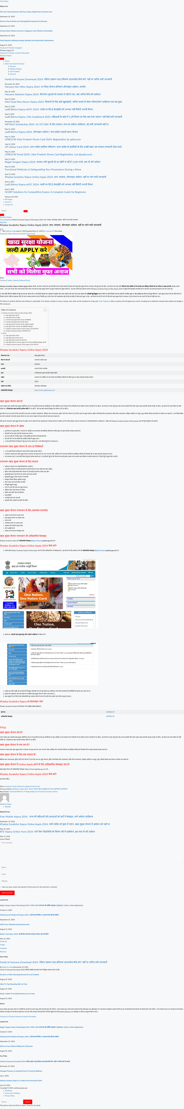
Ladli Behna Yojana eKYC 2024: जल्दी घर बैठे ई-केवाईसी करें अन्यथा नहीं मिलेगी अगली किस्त (49, 109)
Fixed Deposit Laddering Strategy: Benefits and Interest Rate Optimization (27, 40)
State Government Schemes (14, 64)
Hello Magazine (104, 301)
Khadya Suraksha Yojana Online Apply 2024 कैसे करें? (22, 328)
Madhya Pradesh (16, 69)
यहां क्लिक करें (110, 712)
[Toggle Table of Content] (44, 310)
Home (7, 61)
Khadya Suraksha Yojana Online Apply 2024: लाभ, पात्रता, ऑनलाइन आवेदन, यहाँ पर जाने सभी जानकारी (55, 177)
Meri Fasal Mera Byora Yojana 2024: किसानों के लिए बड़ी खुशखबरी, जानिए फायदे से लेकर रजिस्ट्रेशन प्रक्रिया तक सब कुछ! (63, 102)
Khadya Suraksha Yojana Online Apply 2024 (17, 313)
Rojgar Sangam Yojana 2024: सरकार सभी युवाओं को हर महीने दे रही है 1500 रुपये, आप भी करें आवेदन (52, 162)
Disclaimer (8, 1090)
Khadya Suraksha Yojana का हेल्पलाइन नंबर (18, 331)
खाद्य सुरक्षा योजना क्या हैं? (12, 315)
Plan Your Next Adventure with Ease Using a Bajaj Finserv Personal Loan (26, 12)
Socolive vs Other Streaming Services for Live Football (19, 974)
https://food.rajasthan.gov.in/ (44, 390)
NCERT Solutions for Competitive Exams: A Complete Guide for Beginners (45, 192)
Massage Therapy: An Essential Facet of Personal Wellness (21, 1071)
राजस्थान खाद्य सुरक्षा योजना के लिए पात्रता (17, 322)
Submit (27, 1102)
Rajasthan (3, 222)
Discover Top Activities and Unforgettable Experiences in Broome (23, 21)
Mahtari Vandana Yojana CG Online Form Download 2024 (21, 1080)
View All (13, 74)
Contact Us (9, 205)
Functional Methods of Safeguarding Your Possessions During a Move (43, 169)
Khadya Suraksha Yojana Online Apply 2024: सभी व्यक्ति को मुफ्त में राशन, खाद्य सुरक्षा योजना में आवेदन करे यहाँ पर (55, 824)
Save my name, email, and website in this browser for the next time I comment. (29, 887)
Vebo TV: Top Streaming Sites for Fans (13, 984)
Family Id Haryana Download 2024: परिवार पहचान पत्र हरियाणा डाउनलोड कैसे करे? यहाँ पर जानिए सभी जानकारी (58, 79)
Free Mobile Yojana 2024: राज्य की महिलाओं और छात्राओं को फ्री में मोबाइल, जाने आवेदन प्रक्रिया (46, 816)
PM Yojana (8, 199)
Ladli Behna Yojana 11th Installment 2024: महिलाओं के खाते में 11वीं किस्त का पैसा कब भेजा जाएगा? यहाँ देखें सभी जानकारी (63, 117)
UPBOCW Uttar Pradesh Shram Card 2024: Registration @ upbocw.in (43, 139)
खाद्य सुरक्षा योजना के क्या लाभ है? (14, 338)
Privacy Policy (10, 1096)
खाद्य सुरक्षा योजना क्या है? (12, 335)
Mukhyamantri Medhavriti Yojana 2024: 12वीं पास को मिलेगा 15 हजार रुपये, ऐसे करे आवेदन (29, 915)
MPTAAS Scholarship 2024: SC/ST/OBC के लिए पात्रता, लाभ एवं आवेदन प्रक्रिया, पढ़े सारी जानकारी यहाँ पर (56, 124)
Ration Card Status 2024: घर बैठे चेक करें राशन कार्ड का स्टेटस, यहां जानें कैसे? (24, 934)
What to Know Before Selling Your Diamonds (16, 1046)
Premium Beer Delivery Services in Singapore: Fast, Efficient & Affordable (26, 31)
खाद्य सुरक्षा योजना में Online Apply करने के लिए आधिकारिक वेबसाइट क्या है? (26, 342)
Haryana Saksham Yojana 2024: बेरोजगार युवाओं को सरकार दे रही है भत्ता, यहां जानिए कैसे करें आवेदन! (53, 94)
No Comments (48, 231)
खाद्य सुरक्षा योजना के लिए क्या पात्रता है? (16, 340)
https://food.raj (37, 541)
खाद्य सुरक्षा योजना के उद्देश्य (13, 317)
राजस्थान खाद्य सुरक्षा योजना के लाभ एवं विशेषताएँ (18, 320)
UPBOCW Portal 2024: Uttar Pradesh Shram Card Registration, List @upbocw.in (48, 154)
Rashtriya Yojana (11, 231)
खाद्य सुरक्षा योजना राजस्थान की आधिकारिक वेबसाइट (19, 326)
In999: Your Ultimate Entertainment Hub (14, 924)
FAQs (4, 333)
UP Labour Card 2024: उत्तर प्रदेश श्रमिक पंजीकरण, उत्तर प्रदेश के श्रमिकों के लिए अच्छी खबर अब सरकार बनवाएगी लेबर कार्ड (63, 147)
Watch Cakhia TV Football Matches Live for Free (17, 994)
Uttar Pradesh (15, 71)
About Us (8, 202)
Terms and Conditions (12, 1093)
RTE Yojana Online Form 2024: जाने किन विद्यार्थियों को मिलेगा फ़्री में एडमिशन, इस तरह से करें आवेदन (47, 832)
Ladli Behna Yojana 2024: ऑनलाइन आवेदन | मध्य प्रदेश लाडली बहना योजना (41, 132)
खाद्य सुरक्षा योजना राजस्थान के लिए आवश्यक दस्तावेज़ (20, 324)
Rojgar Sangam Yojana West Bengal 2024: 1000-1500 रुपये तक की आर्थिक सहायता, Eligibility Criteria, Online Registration (41, 905)
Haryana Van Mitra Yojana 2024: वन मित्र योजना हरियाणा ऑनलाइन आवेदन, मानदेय (45, 87)
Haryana (13, 66)
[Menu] (2, 59)
